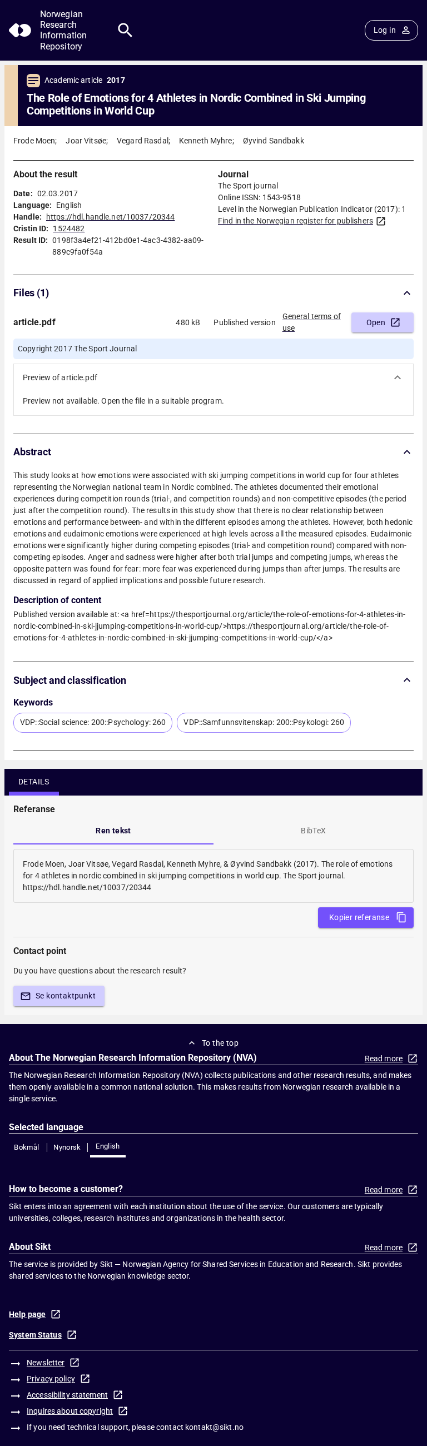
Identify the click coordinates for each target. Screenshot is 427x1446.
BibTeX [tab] (313, 830)
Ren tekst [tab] (113, 830)
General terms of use (311, 322)
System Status (35, 1334)
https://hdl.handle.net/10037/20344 (110, 216)
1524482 (69, 228)
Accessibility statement (67, 1394)
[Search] (125, 30)
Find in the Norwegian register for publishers (295, 220)
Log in (385, 30)
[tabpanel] (213, 876)
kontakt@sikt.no (214, 1427)
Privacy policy (51, 1378)
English (108, 1146)
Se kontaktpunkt (66, 995)
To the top (220, 1042)
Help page (27, 1314)
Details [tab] (33, 781)
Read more (384, 1058)
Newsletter (45, 1362)
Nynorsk (67, 1147)
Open (376, 322)
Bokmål (26, 1147)
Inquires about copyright (70, 1411)
